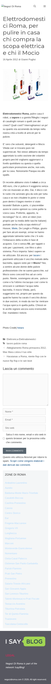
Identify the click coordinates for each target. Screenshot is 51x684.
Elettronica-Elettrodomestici (21, 339)
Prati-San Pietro (13, 573)
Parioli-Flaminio (13, 568)
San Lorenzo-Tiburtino (16, 593)
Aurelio (8, 488)
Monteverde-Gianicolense (18, 548)
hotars (20, 327)
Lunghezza (10, 533)
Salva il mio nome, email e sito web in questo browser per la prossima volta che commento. (26, 438)
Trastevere (10, 619)
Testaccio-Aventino (15, 604)
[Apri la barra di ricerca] (35, 6)
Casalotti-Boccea (14, 498)
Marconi (9, 543)
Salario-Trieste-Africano (17, 583)
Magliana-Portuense (15, 538)
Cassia (8, 508)
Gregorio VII (11, 528)
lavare (36, 255)
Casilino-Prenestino (15, 503)
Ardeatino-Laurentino (16, 483)
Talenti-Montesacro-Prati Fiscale (22, 598)
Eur (7, 518)
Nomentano (11, 553)
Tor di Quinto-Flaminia (16, 614)
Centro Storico (12, 513)
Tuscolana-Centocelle (16, 624)
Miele (14, 228)
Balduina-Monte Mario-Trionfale (21, 493)
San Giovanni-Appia (15, 588)
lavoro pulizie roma (17, 343)
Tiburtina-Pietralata (15, 608)
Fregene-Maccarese (15, 523)
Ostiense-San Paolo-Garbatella (21, 563)
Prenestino (10, 578)
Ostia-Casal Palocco (16, 558)
